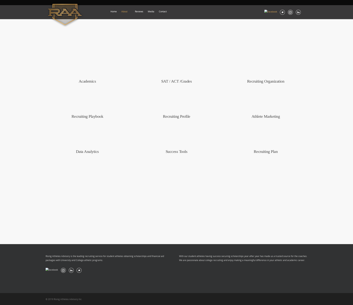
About (124, 11)
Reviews (139, 11)
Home (113, 11)
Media (151, 11)
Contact (163, 11)
